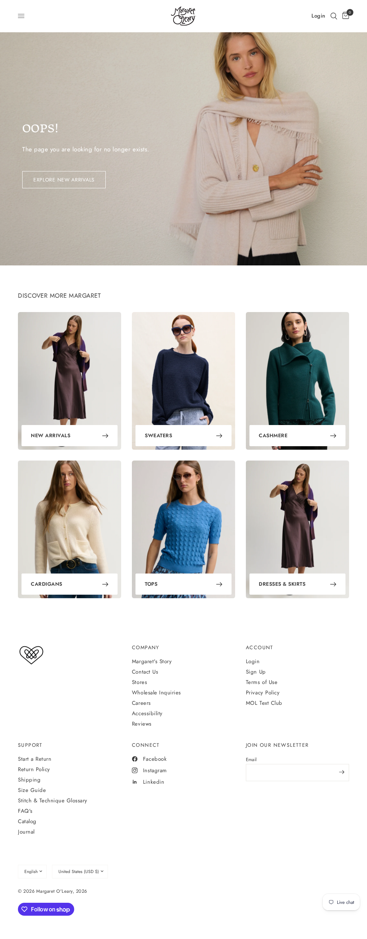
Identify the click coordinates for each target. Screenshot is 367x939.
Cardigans (46, 584)
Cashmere (273, 435)
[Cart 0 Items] (344, 16)
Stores (139, 682)
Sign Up (256, 672)
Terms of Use (261, 682)
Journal (26, 832)
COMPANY (145, 647)
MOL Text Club (264, 703)
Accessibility (147, 713)
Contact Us (145, 672)
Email (251, 759)
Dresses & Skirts (282, 584)
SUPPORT (30, 744)
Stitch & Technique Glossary (52, 800)
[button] (334, 16)
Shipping (29, 780)
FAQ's (25, 811)
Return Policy (34, 769)
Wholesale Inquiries (156, 693)
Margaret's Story (152, 661)
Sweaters (158, 435)
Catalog (27, 821)
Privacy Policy (263, 693)
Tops (151, 584)
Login (253, 661)
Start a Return (34, 759)
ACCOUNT (259, 647)
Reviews (142, 724)
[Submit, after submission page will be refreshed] (342, 772)
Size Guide (32, 790)
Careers (141, 703)
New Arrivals (50, 435)
